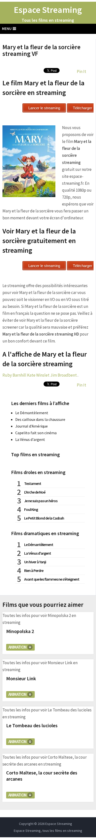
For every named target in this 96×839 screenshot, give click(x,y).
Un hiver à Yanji (35, 561)
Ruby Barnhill (14, 375)
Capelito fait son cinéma (36, 432)
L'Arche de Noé (34, 492)
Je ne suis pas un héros (40, 500)
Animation (17, 647)
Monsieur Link (21, 678)
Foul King (31, 509)
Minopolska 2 (20, 631)
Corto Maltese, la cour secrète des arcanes (41, 776)
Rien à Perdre (33, 570)
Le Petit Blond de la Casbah (44, 518)
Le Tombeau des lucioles (32, 725)
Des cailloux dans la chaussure (40, 419)
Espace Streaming (48, 9)
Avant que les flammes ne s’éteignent (51, 579)
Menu (7, 28)
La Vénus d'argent (30, 439)
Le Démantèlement (31, 412)
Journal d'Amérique (31, 426)
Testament (32, 483)
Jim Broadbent (63, 375)
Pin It (81, 71)
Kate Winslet (38, 375)
